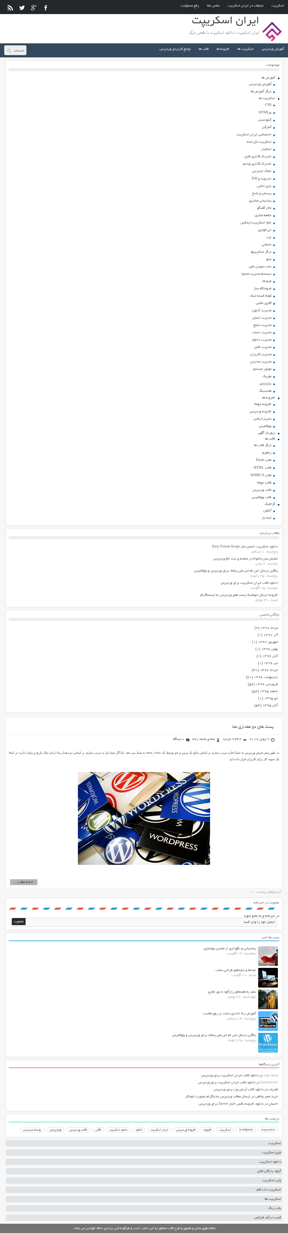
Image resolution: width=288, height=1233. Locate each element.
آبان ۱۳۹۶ (270, 656)
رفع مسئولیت (190, 6)
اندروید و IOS (261, 179)
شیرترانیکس (262, 419)
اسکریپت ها (245, 49)
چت (268, 237)
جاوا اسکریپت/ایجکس (255, 223)
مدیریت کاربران (260, 354)
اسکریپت (277, 6)
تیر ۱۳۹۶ (271, 663)
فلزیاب (273, 1089)
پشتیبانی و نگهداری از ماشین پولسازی (230, 948)
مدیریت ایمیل (261, 318)
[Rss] (10, 8)
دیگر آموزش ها (261, 91)
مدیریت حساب (261, 332)
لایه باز (266, 518)
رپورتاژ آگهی (266, 433)
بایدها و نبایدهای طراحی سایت (235, 970)
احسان (273, 1104)
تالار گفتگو (264, 208)
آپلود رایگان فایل (269, 1171)
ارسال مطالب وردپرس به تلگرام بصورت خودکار (217, 1096)
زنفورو (266, 453)
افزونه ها (223, 49)
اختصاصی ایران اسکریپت (253, 134)
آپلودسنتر (264, 120)
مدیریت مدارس (260, 362)
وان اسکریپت (271, 1180)
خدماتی (266, 245)
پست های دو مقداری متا (253, 727)
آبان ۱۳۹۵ (270, 705)
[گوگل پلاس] (34, 8)
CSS (268, 105)
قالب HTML (262, 468)
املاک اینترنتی (261, 171)
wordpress (246, 1130)
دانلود (139, 1130)
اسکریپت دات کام (269, 1190)
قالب (98, 1130)
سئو (268, 259)
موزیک (266, 376)
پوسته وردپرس (32, 1130)
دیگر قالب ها (262, 445)
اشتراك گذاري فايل (257, 156)
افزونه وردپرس (260, 411)
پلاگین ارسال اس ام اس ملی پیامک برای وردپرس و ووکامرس (236, 571)
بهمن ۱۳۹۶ (269, 649)
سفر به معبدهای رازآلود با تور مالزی (232, 992)
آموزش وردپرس (273, 49)
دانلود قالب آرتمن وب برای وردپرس (239, 1089)
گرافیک (270, 504)
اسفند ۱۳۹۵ (269, 691)
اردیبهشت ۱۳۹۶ (266, 677)
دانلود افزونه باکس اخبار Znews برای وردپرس (231, 1104)
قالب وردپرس (261, 490)
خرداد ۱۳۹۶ (269, 670)
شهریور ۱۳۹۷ (268, 642)
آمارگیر (266, 127)
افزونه (207, 1130)
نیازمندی (265, 384)
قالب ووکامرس (261, 497)
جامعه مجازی (263, 215)
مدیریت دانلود (261, 340)
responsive (268, 1130)
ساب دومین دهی (260, 266)
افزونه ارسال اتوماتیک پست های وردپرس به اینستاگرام (239, 595)
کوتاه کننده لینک (260, 296)
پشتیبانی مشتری (260, 201)
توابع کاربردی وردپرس (175, 49)
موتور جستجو (262, 369)
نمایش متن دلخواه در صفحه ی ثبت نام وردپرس (245, 559)
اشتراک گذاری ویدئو (257, 164)
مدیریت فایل (262, 347)
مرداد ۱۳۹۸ (269, 628)
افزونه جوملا (262, 404)
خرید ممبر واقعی (266, 1096)
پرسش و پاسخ (261, 193)
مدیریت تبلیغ (262, 325)
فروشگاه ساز (262, 288)
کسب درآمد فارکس (267, 1217)
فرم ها (266, 281)
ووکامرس (265, 426)
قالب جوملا (264, 483)
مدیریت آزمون (261, 310)
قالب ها (204, 49)
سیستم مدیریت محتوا (256, 274)
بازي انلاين (264, 186)
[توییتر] (22, 8)
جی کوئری (264, 230)
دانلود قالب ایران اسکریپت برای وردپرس (249, 583)
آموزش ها (268, 78)
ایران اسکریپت (159, 1130)
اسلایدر (266, 149)
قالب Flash (263, 460)
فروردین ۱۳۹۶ (267, 684)
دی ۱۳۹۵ (271, 698)
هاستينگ (265, 391)
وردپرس (55, 1130)
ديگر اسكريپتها (261, 252)
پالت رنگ (274, 1208)
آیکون (267, 511)
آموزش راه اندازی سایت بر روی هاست (229, 1013)
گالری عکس (263, 303)
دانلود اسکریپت (118, 1130)
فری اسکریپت (271, 1152)
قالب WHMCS (260, 475)
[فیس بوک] (46, 8)
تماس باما (213, 6)
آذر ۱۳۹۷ (271, 635)
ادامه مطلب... (23, 882)
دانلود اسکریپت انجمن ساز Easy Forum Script (245, 547)
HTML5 (265, 113)
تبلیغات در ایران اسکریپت (246, 6)
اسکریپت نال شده (259, 142)
